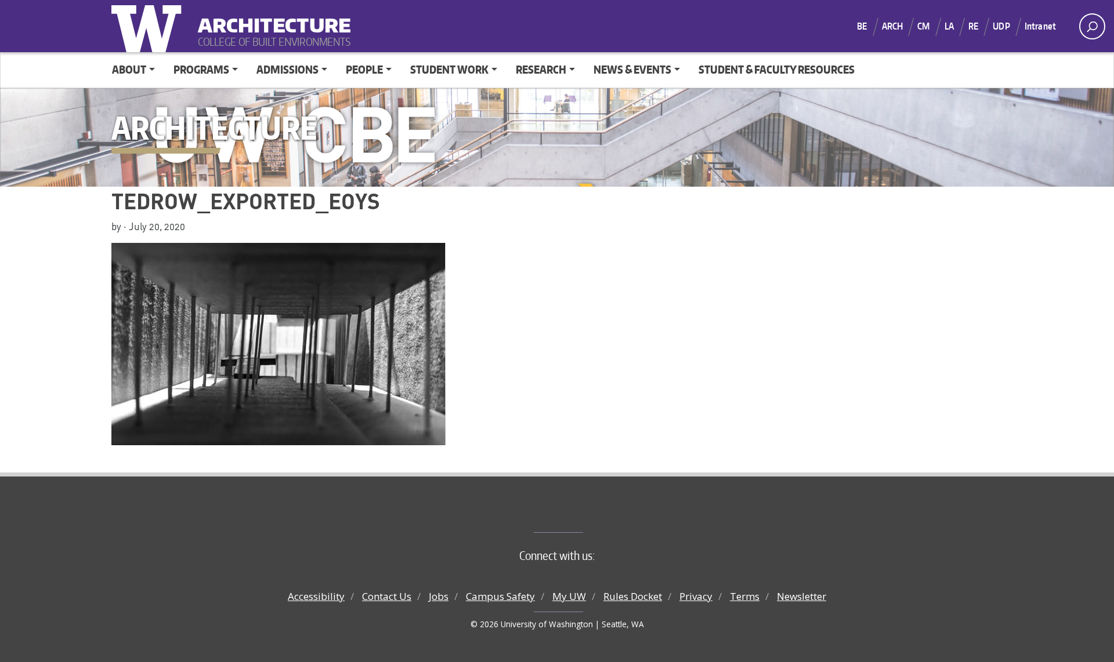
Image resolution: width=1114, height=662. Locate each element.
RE (973, 26)
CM (923, 26)
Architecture (270, 17)
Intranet (1040, 26)
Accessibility (316, 596)
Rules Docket (632, 596)
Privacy (695, 596)
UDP (1001, 26)
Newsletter (801, 596)
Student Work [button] (449, 69)
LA (949, 26)
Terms (744, 596)
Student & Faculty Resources (777, 69)
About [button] (129, 69)
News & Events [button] (632, 69)
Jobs (439, 596)
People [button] (364, 69)
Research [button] (541, 69)
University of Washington (149, 26)
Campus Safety (500, 596)
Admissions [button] (287, 69)
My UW (569, 596)
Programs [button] (201, 69)
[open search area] (1092, 26)
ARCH (892, 26)
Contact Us (386, 596)
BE (862, 26)
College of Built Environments (580, 513)
